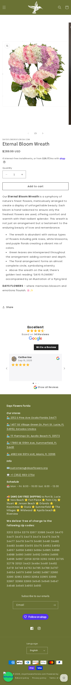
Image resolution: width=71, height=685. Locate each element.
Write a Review (46, 347)
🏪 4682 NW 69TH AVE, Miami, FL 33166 (31, 454)
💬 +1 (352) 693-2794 (21, 475)
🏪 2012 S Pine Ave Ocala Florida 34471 (31, 417)
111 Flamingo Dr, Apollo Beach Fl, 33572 (35, 436)
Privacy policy (39, 678)
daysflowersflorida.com (33, 674)
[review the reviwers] (57, 359)
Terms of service (58, 678)
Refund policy (22, 678)
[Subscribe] (54, 605)
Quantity (7, 168)
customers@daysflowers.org (29, 468)
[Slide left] (28, 133)
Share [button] (9, 307)
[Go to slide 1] (33, 383)
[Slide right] (42, 133)
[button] (4, 7)
